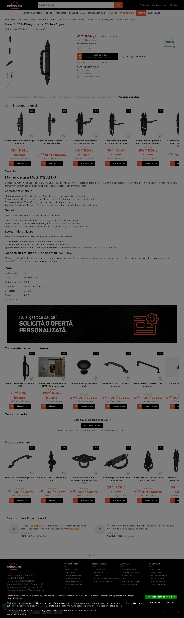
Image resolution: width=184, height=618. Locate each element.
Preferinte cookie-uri (16, 614)
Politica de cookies (117, 606)
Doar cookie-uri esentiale (161, 602)
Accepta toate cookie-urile (161, 597)
